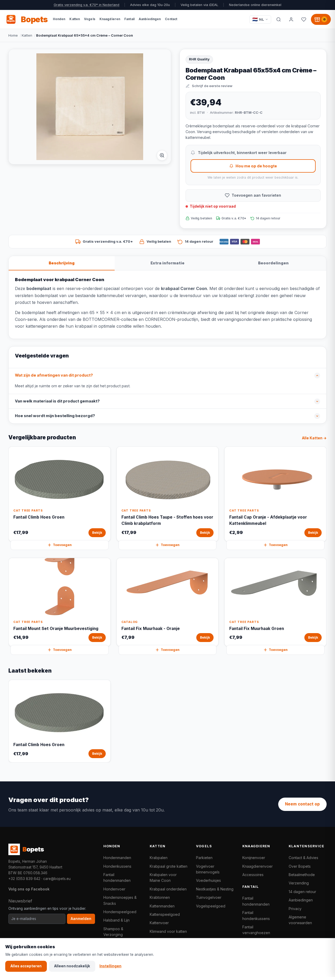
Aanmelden (81, 919)
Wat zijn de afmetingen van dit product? (54, 375)
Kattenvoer (159, 923)
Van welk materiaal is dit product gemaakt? (57, 401)
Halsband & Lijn (116, 920)
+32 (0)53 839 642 (24, 879)
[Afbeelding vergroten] (162, 155)
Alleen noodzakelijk (72, 966)
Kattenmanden (162, 906)
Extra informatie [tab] (167, 263)
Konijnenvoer (253, 857)
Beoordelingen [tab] (273, 263)
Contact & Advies (303, 857)
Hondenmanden (117, 857)
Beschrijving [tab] (62, 263)
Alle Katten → (314, 438)
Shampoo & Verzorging (113, 932)
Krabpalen (159, 857)
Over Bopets (300, 866)
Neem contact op (302, 804)
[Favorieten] (303, 19)
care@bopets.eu (57, 879)
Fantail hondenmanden (117, 877)
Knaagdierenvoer (257, 866)
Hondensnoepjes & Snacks (120, 900)
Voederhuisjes (208, 880)
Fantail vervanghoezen (256, 930)
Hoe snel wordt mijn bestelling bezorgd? (55, 415)
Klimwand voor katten (168, 931)
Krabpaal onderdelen (168, 889)
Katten (27, 35)
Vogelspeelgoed (210, 906)
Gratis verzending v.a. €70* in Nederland (86, 5)
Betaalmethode (302, 874)
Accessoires (253, 874)
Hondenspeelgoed (119, 912)
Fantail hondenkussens (256, 915)
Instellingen (110, 966)
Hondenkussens (117, 866)
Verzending (299, 883)
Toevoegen (62, 545)
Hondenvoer (114, 889)
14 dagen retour (302, 891)
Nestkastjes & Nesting (214, 889)
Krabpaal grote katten (168, 866)
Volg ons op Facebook (28, 889)
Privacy (295, 908)
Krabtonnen (160, 897)
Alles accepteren (26, 966)
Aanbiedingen (301, 900)
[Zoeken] (278, 19)
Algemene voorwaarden (300, 920)
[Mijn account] (291, 19)
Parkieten (204, 857)
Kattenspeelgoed (165, 914)
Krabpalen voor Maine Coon (163, 877)
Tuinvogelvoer (208, 897)
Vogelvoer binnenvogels (208, 869)
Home (13, 35)
